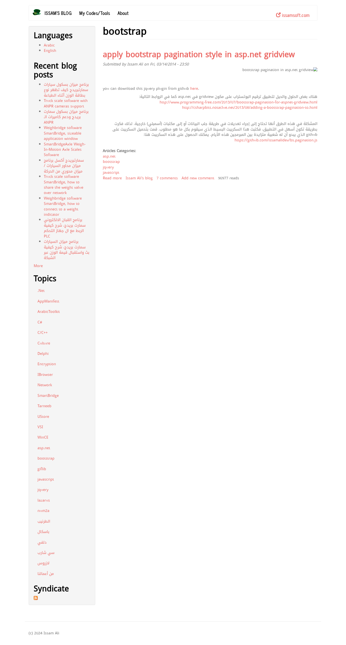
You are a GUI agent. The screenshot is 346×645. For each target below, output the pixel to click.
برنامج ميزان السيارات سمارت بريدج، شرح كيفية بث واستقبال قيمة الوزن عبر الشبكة (66, 249)
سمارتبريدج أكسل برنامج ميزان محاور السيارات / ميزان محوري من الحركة (64, 166)
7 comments (167, 178)
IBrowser (45, 374)
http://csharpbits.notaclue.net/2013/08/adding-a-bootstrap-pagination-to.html (249, 107)
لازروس (43, 563)
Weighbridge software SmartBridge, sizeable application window (63, 133)
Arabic (49, 45)
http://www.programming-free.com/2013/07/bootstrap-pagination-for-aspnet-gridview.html (238, 102)
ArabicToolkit (48, 311)
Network (44, 385)
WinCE (42, 437)
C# (39, 322)
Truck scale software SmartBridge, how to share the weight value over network (63, 184)
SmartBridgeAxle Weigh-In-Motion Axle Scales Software (65, 150)
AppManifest (48, 301)
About (123, 13)
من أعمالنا (45, 573)
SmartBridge (48, 395)
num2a (43, 510)
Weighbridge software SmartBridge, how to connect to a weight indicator (63, 206)
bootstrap (45, 458)
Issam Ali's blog (139, 178)
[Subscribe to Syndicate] (62, 598)
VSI (40, 427)
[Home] (39, 12)
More (38, 265)
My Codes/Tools (94, 13)
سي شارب (45, 552)
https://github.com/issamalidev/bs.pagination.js (276, 140)
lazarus (43, 500)
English (50, 50)
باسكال (43, 531)
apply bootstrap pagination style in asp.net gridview (199, 54)
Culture (43, 343)
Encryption (46, 364)
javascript (45, 479)
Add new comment (198, 178)
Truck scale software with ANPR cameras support (66, 103)
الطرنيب (43, 521)
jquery (42, 489)
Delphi (43, 353)
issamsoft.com (295, 15)
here (194, 88)
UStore (43, 416)
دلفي (42, 542)
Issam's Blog (58, 13)
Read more (112, 178)
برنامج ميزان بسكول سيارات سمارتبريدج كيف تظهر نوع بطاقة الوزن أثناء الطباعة (66, 90)
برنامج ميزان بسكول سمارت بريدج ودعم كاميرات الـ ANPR (66, 117)
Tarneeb (44, 406)
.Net (41, 290)
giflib (41, 468)
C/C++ (42, 332)
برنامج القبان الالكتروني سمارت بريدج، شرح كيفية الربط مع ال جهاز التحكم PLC (65, 228)
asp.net (43, 448)
